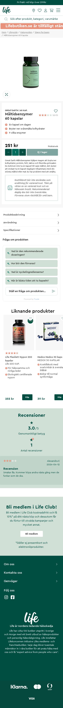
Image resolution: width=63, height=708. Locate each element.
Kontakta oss (13, 572)
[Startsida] (7, 10)
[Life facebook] (12, 599)
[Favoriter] (39, 10)
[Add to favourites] (56, 111)
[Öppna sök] (33, 19)
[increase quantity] (22, 152)
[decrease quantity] (8, 152)
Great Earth (11, 110)
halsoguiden (26, 32)
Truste (36, 299)
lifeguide (13, 32)
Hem (4, 32)
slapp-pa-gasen (42, 32)
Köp (27, 397)
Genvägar (10, 581)
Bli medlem (31, 534)
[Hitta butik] (33, 10)
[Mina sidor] (45, 10)
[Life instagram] (6, 599)
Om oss (9, 564)
